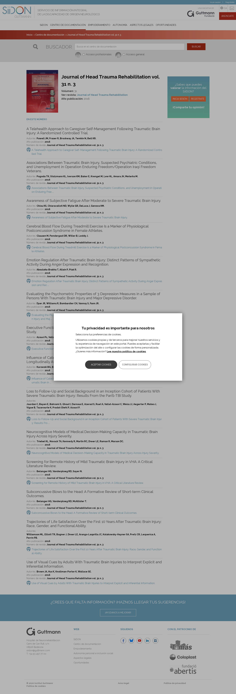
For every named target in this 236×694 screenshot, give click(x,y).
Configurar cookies (135, 365)
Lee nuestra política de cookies (126, 351)
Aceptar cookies (101, 365)
